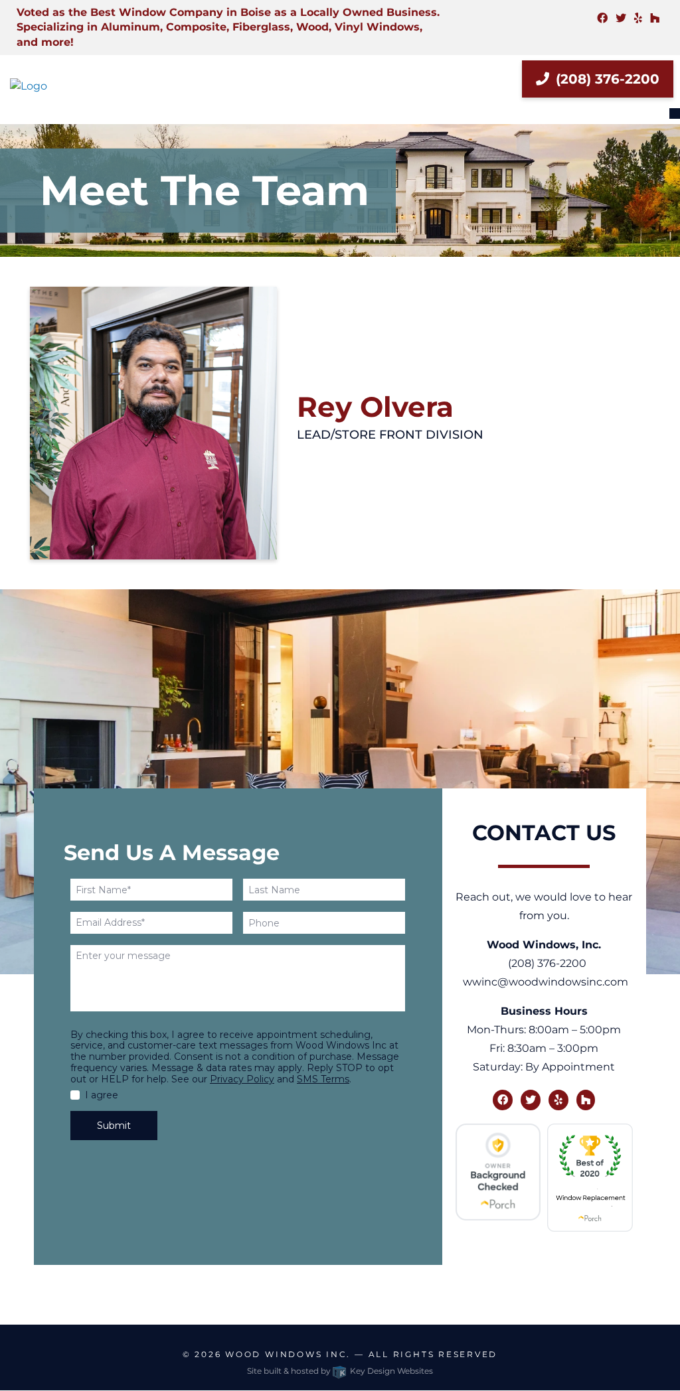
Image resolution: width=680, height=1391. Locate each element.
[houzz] (654, 18)
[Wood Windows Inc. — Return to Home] (57, 86)
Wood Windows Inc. (288, 1354)
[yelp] (638, 18)
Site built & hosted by (340, 1371)
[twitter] (621, 18)
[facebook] (602, 18)
